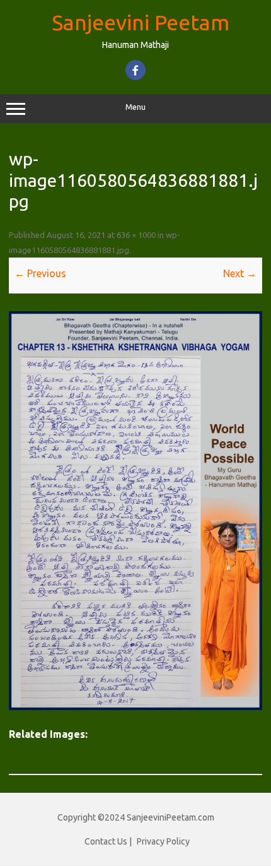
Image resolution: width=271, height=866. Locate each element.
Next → (240, 273)
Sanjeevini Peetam (140, 22)
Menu (135, 107)
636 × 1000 (136, 234)
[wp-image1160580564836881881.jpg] (135, 510)
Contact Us (105, 841)
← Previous (40, 273)
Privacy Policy (163, 841)
